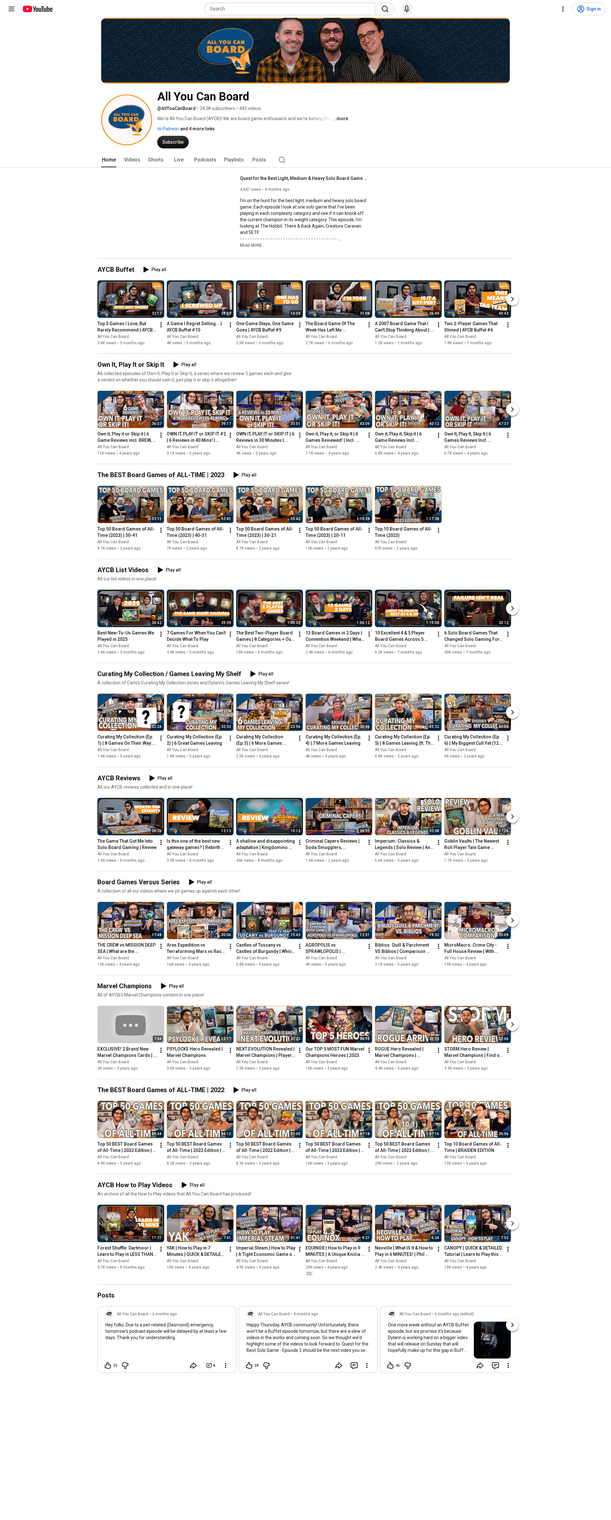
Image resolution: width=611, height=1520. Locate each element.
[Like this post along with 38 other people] (249, 1365)
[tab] (108, 160)
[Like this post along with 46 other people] (390, 1365)
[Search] (385, 9)
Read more (251, 245)
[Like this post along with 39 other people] (108, 1365)
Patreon (170, 128)
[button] (251, 245)
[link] (166, 1341)
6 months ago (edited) (454, 1314)
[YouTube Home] (37, 9)
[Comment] (354, 1365)
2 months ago (164, 1314)
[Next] (512, 299)
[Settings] (563, 9)
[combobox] (292, 9)
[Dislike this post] (125, 1365)
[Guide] (11, 9)
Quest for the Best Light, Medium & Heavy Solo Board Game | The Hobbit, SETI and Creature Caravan (304, 178)
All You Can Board (113, 336)
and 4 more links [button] (197, 128)
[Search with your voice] (406, 9)
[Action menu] (225, 1365)
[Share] (193, 1365)
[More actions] (161, 324)
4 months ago (305, 1314)
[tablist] (305, 160)
